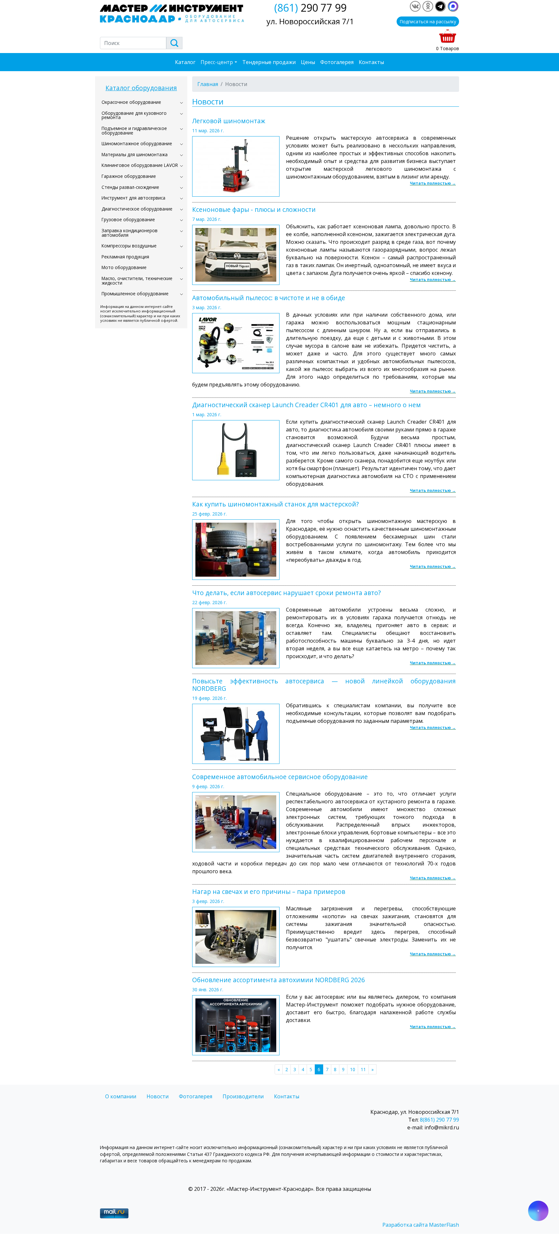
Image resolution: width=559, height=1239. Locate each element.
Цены (308, 62)
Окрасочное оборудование (131, 102)
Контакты (371, 62)
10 (352, 1069)
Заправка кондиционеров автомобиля (130, 232)
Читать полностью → (433, 183)
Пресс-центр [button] (217, 62)
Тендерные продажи (269, 62)
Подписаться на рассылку (428, 21)
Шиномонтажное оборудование (137, 143)
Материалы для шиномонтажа (135, 154)
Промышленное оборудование (135, 293)
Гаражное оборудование (129, 176)
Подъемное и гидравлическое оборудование (134, 130)
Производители (243, 1096)
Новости (158, 1096)
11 (363, 1069)
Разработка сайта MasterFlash (420, 1224)
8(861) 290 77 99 (439, 1119)
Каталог (185, 62)
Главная (207, 84)
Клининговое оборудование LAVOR (140, 165)
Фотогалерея (337, 62)
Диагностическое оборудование (137, 209)
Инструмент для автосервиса (133, 198)
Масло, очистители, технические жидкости (137, 280)
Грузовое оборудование (128, 219)
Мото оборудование (124, 267)
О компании (120, 1096)
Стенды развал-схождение (130, 187)
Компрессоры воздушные (129, 246)
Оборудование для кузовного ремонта (134, 115)
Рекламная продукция (125, 257)
